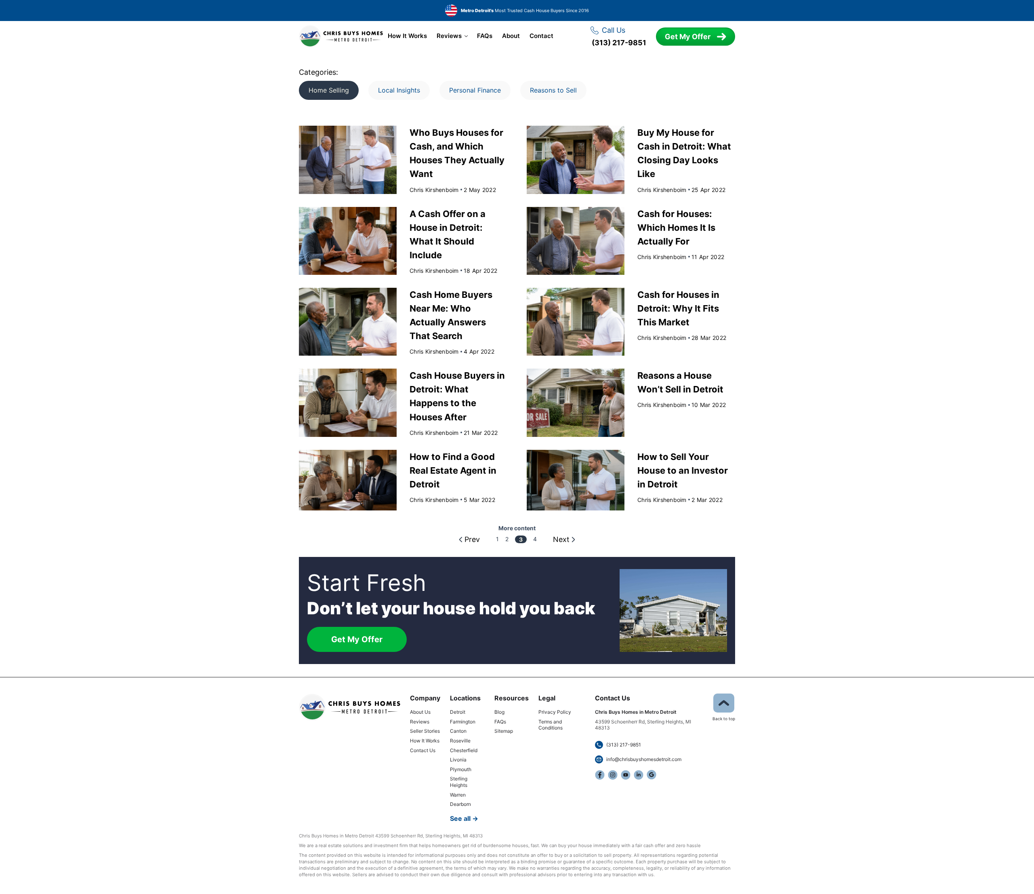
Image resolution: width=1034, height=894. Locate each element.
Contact (541, 36)
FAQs (484, 36)
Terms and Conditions (550, 725)
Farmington (462, 722)
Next (561, 539)
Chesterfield (463, 750)
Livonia (458, 760)
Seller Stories (425, 731)
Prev (472, 539)
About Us (420, 712)
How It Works (407, 36)
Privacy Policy (554, 712)
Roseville (460, 741)
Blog (499, 712)
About (511, 36)
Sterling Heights (458, 782)
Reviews (449, 36)
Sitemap (503, 731)
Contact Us (422, 750)
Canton (458, 731)
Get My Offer (687, 36)
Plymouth (460, 769)
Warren (458, 795)
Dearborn (460, 804)
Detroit (457, 712)
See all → (464, 818)
